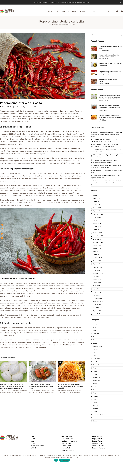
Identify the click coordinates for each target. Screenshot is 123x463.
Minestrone (96, 377)
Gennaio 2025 (97, 208)
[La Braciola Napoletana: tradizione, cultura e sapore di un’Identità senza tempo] (42, 371)
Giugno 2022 (97, 245)
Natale (38, 107)
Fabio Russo (96, 358)
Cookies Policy (66, 448)
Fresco (95, 368)
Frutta (95, 371)
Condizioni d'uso (67, 436)
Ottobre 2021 (97, 270)
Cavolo (95, 340)
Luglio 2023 (96, 220)
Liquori (95, 374)
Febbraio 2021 (97, 292)
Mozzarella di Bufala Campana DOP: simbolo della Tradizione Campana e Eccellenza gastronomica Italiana (12, 386)
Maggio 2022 (97, 248)
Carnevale (96, 337)
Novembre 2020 (98, 301)
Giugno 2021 (97, 279)
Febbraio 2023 (97, 233)
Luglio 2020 (96, 314)
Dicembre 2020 (97, 298)
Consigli (34, 107)
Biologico (95, 324)
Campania (28, 107)
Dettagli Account (97, 441)
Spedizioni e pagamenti (69, 441)
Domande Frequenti (37, 446)
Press (94, 393)
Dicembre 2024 (97, 211)
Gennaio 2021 (97, 295)
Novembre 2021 (98, 267)
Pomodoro (96, 390)
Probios (95, 396)
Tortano (95, 405)
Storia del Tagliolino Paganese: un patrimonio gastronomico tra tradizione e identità (71, 386)
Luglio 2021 (96, 276)
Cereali (95, 343)
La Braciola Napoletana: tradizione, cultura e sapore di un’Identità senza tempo (41, 386)
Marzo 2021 (96, 289)
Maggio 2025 (97, 195)
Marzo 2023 (96, 229)
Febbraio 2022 (97, 257)
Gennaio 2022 (97, 261)
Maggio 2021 (97, 282)
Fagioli (95, 362)
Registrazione (97, 436)
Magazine (55, 24)
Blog (24, 107)
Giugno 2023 (97, 223)
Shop (32, 436)
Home (49, 24)
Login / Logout (97, 439)
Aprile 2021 (96, 286)
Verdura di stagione (99, 415)
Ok (56, 460)
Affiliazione (34, 448)
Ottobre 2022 (97, 239)
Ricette (95, 399)
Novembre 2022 (98, 236)
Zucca (95, 421)
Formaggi (96, 365)
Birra (94, 327)
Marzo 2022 (96, 254)
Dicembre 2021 (97, 264)
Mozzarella (96, 380)
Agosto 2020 (97, 311)
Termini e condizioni (68, 439)
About (33, 439)
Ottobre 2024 (97, 217)
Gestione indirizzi (98, 446)
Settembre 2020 (98, 307)
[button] (2, 225)
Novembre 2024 (98, 214)
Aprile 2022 (96, 251)
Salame (95, 402)
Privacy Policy (66, 446)
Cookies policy (64, 460)
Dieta (94, 352)
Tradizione (43, 107)
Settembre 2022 (98, 242)
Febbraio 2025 (97, 204)
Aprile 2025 (96, 198)
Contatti (34, 443)
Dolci (94, 355)
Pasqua (95, 387)
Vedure (95, 411)
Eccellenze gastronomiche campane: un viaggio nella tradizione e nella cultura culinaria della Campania (106, 183)
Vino (94, 418)
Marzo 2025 (96, 201)
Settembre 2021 (98, 273)
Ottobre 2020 (97, 304)
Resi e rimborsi (66, 443)
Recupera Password (98, 448)
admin (16, 107)
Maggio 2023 (97, 226)
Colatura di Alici (97, 346)
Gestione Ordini (97, 443)
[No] (121, 458)
